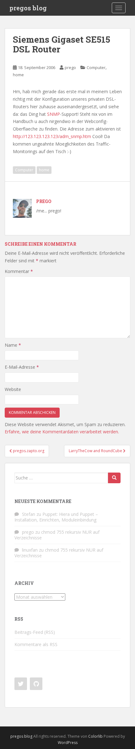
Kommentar (19, 271)
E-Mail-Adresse (22, 367)
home (18, 75)
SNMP (53, 114)
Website (13, 389)
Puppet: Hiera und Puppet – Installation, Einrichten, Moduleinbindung (56, 517)
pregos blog (28, 8)
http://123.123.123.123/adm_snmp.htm (52, 136)
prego (70, 67)
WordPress (68, 742)
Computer (96, 67)
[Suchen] (114, 478)
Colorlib (95, 736)
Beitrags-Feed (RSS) (34, 632)
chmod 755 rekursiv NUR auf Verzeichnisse (57, 535)
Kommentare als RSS (35, 644)
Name (13, 345)
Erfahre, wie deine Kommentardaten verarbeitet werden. (62, 432)
